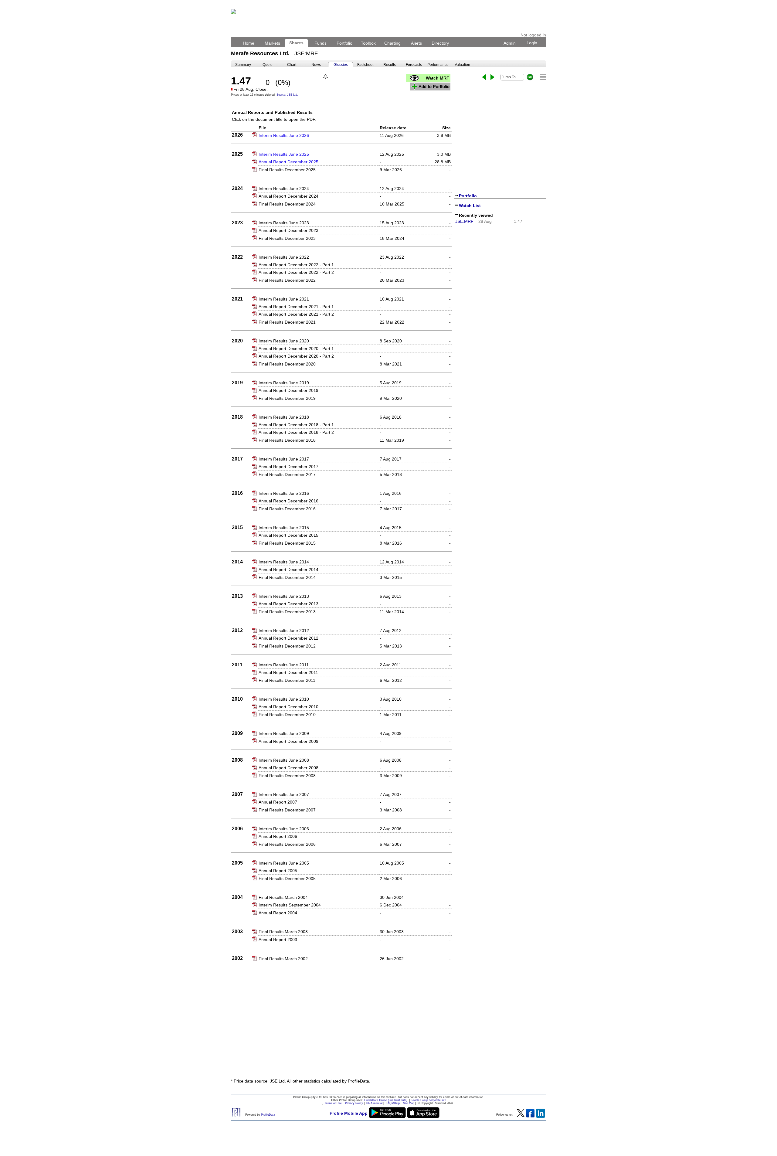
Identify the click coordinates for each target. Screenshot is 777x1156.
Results (389, 65)
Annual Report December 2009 (288, 741)
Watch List (470, 205)
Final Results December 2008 (287, 775)
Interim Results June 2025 (284, 154)
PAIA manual (374, 1103)
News (316, 65)
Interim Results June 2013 (284, 596)
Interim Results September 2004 (290, 905)
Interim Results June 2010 (284, 699)
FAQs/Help (393, 1103)
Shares (296, 42)
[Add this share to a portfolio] (430, 86)
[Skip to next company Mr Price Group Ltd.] (492, 77)
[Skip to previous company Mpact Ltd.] (484, 77)
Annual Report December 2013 (288, 603)
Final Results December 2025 (287, 169)
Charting (392, 43)
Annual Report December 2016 (288, 500)
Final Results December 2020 (287, 364)
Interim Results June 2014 (284, 561)
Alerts (416, 43)
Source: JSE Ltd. (287, 94)
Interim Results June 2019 (284, 382)
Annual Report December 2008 (288, 767)
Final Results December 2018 (287, 440)
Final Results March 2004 (283, 897)
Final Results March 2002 (283, 958)
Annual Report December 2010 (288, 706)
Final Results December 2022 (287, 280)
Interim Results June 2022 (284, 257)
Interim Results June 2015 (284, 527)
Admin (509, 43)
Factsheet (365, 65)
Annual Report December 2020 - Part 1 (296, 348)
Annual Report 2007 (278, 802)
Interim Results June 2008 (284, 760)
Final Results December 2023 (287, 238)
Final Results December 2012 (287, 646)
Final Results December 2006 (287, 844)
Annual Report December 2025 (288, 161)
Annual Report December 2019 (288, 390)
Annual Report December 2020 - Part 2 (296, 356)
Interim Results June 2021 (284, 299)
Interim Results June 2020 (284, 340)
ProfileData (268, 1114)
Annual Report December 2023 (288, 230)
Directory (440, 43)
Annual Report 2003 (278, 939)
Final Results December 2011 (287, 680)
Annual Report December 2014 (288, 569)
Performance (438, 65)
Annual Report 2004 (278, 912)
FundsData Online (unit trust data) (385, 1100)
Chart (291, 65)
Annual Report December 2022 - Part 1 (296, 264)
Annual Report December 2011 (288, 672)
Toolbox (368, 43)
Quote (268, 65)
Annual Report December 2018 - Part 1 (296, 424)
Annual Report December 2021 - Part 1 (296, 306)
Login (531, 42)
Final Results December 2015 (287, 543)
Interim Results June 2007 (284, 794)
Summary (243, 65)
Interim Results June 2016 (284, 493)
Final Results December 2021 (287, 322)
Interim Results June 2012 (284, 630)
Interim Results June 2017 (284, 459)
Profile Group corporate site (429, 1100)
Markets (272, 43)
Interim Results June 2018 (284, 417)
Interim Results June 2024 (284, 188)
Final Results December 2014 (287, 577)
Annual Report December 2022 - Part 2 (296, 272)
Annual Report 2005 (278, 870)
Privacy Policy (354, 1103)
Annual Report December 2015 (288, 535)
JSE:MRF (464, 221)
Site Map (408, 1103)
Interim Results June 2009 (284, 733)
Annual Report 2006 (278, 836)
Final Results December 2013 (287, 611)
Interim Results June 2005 (284, 863)
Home (249, 43)
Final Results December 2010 (287, 714)
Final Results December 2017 (287, 474)
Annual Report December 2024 (288, 196)
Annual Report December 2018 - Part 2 (296, 432)
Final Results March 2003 (283, 931)
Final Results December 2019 (287, 398)
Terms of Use (333, 1103)
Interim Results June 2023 (284, 222)
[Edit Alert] (325, 76)
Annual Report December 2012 (288, 638)
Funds (320, 43)
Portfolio (344, 43)
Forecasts (414, 65)
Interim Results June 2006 (284, 828)
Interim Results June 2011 (284, 664)
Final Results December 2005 (287, 878)
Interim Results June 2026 (284, 135)
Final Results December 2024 (287, 204)
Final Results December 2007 (287, 809)
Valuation (462, 65)
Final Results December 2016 (287, 508)
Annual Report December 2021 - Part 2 (296, 314)
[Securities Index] (542, 77)
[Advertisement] (388, 1028)
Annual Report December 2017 (288, 466)
